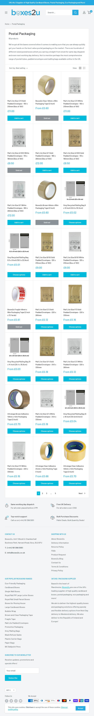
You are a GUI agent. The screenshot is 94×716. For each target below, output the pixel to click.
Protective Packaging (14, 627)
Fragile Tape (10, 619)
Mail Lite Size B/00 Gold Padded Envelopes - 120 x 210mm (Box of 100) (45, 260)
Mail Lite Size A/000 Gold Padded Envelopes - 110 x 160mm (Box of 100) (73, 156)
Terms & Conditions (59, 566)
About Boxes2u (58, 539)
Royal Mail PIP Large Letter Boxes (19, 595)
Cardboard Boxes (12, 587)
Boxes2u (66, 587)
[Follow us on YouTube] (20, 701)
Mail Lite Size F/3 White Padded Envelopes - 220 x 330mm (17, 469)
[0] (89, 12)
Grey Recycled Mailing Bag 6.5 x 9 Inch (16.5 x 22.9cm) (18, 258)
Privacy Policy (57, 570)
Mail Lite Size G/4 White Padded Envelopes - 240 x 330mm (45, 417)
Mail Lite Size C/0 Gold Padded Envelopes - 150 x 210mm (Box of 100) (17, 104)
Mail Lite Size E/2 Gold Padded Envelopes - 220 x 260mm (45, 312)
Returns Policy (57, 547)
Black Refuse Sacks (13, 635)
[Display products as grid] (80, 68)
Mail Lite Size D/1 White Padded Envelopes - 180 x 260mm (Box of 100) (17, 208)
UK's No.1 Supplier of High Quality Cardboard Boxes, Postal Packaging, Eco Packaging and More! (47, 2)
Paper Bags (10, 643)
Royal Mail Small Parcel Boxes (17, 599)
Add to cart (19, 118)
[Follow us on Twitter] (11, 701)
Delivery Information (60, 543)
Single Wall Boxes (12, 591)
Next (81, 493)
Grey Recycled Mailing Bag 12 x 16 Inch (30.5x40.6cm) (74, 415)
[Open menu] (6, 13)
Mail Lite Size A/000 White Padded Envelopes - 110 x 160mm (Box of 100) (18, 156)
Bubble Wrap (10, 611)
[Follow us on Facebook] (6, 701)
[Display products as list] (84, 68)
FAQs (53, 550)
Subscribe (13, 678)
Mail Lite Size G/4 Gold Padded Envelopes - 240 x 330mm (45, 364)
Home (7, 24)
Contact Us (56, 562)
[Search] (75, 12)
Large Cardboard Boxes (15, 607)
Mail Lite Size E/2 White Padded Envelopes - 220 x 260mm (73, 364)
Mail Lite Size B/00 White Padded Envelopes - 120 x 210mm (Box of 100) (73, 260)
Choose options (75, 222)
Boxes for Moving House (15, 603)
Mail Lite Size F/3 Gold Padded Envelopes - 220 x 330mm (73, 312)
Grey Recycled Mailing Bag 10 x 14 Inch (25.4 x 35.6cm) (18, 363)
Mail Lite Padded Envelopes (16, 623)
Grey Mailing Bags (12, 631)
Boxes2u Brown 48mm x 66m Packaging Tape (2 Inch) (46, 206)
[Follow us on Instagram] (16, 701)
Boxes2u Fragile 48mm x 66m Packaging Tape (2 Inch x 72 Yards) (18, 312)
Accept (80, 708)
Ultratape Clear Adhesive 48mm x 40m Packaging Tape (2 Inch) (73, 469)
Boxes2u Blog (57, 558)
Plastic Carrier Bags (13, 639)
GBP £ (8, 690)
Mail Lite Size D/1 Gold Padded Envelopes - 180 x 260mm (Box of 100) (45, 156)
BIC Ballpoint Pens (13, 646)
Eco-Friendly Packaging (15, 583)
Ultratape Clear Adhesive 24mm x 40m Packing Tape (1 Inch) (46, 469)
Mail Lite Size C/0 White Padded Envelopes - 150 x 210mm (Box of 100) (73, 104)
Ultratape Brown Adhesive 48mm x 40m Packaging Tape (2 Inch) (18, 417)
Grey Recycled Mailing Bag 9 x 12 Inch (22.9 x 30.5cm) (74, 206)
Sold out (47, 118)
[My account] (84, 12)
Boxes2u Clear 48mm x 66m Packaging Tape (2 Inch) (46, 102)
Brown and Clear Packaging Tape (19, 615)
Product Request (58, 554)
